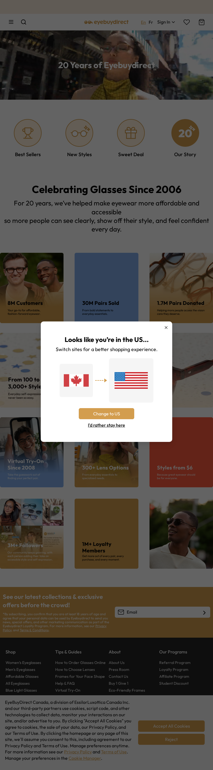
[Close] (166, 328)
